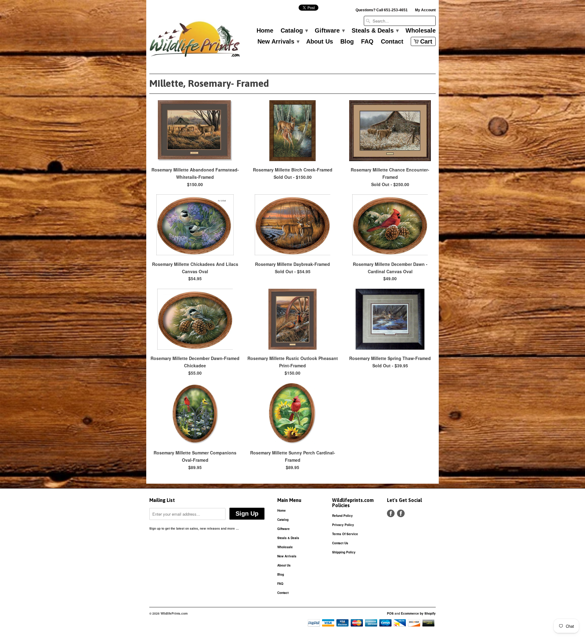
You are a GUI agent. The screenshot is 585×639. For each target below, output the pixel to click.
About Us (319, 42)
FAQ (367, 42)
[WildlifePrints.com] (195, 40)
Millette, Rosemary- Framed (209, 83)
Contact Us (340, 543)
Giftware (329, 31)
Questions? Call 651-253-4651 (382, 10)
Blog (347, 42)
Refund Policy (342, 516)
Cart (426, 41)
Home (265, 31)
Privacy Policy (343, 525)
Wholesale (421, 31)
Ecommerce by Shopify (418, 613)
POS (390, 613)
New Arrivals (278, 42)
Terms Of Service (345, 534)
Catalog (294, 31)
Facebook (391, 513)
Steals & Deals (375, 31)
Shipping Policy (344, 552)
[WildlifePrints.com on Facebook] (401, 513)
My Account (425, 10)
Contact (392, 42)
